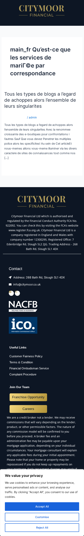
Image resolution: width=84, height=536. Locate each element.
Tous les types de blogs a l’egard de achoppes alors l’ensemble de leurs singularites (40, 100)
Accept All (42, 506)
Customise (42, 517)
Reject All (42, 527)
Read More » (12, 166)
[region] (42, 502)
